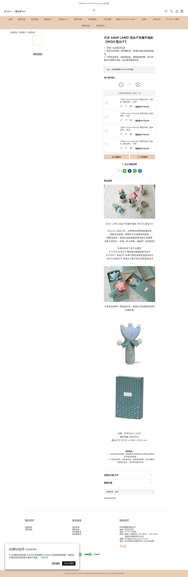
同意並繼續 (69, 563)
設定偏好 (56, 563)
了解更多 (44, 557)
